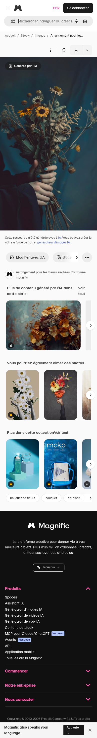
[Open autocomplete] (11, 21)
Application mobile (20, 652)
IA (59, 238)
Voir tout (81, 291)
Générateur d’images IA (23, 609)
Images (40, 36)
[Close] (90, 730)
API (7, 646)
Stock (25, 36)
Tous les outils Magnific (23, 658)
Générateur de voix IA (22, 621)
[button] (48, 568)
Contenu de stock (19, 627)
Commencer (16, 670)
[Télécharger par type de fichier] (87, 50)
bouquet (51, 498)
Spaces (11, 597)
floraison (74, 498)
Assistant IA (14, 603)
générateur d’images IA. (53, 242)
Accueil (10, 36)
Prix (56, 8)
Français (49, 567)
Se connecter (78, 8)
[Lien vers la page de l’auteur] (9, 275)
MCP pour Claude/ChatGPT (34, 633)
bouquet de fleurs (22, 498)
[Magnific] (48, 527)
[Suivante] (76, 257)
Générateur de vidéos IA (24, 615)
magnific (22, 278)
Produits (13, 588)
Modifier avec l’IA (30, 257)
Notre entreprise (20, 685)
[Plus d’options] (50, 50)
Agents (17, 639)
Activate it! (73, 730)
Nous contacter (19, 699)
